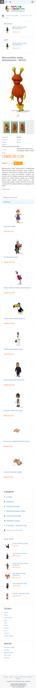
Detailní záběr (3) (18, 115)
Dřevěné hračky (13, 521)
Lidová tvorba (8, 617)
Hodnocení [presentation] (6, 202)
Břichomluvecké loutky (12, 15)
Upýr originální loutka (19, 583)
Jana (5, 623)
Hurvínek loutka (10, 226)
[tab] (18, 197)
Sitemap (6, 650)
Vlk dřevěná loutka (11, 257)
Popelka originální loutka (20, 593)
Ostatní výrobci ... (9, 636)
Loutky (9, 497)
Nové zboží (7, 655)
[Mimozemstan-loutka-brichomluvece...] (6, 127)
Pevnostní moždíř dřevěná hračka (16, 441)
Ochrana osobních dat (20, 677)
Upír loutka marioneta (19, 553)
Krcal (5, 630)
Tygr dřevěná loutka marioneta (19, 574)
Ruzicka (6, 633)
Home (3, 16)
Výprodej (6, 657)
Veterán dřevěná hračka (13, 472)
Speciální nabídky (9, 647)
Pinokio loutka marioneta (13, 411)
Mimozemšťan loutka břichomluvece (19, 27)
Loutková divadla (13, 516)
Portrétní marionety (14, 530)
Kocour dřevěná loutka (20, 543)
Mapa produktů (8, 652)
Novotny (6, 628)
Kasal (5, 625)
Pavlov (19, 140)
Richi (5, 620)
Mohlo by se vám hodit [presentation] (10, 197)
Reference (30, 677)
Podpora (5, 677)
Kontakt (11, 677)
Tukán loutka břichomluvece (14, 319)
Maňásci (10, 502)
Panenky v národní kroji (16, 525)
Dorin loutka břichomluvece (14, 380)
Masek (6, 612)
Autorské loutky (13, 506)
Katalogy (18, 678)
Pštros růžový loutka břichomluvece (17, 288)
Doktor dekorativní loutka (13, 349)
